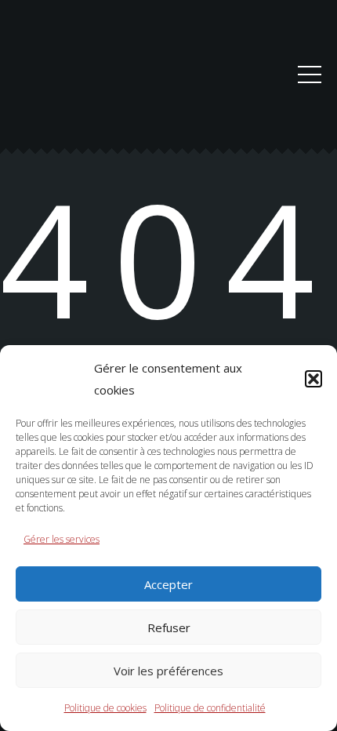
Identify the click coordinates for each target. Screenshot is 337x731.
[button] (313, 379)
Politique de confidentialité (210, 708)
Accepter (168, 584)
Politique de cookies (105, 708)
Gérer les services (62, 539)
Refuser (168, 627)
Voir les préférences (168, 670)
